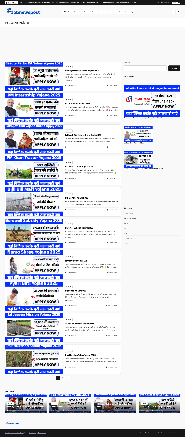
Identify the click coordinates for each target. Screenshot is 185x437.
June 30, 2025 (112, 305)
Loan (80, 12)
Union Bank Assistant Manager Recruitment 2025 (143, 118)
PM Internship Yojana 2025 (77, 103)
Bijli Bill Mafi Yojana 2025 (76, 198)
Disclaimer (164, 433)
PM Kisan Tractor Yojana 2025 (79, 166)
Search (127, 63)
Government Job (90, 12)
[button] (174, 12)
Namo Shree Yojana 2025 (77, 261)
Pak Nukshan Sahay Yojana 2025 (80, 355)
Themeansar (42, 433)
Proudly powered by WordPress (14, 433)
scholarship (129, 12)
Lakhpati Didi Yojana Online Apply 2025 (83, 135)
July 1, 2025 (113, 273)
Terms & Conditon (174, 433)
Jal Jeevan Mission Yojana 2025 (79, 323)
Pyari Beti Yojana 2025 (75, 291)
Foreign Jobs (112, 12)
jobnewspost (72, 85)
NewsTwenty (32, 433)
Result (121, 12)
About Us (148, 433)
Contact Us (156, 433)
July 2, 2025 (113, 85)
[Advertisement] (92, 41)
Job (75, 12)
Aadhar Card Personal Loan (134, 143)
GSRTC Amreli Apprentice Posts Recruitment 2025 (143, 169)
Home (70, 12)
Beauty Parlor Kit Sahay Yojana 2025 (82, 71)
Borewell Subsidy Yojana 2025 (79, 228)
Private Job (102, 12)
